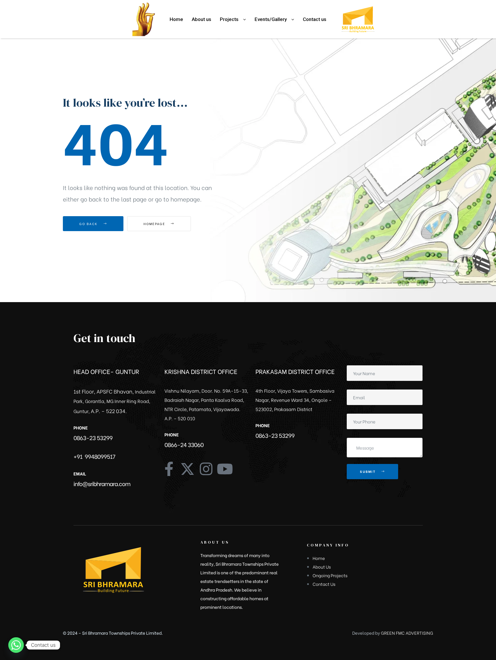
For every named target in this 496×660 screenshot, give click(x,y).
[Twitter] (187, 469)
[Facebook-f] (169, 469)
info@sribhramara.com (101, 483)
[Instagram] (206, 469)
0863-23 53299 (93, 437)
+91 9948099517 (94, 456)
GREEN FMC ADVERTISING (407, 633)
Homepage (155, 223)
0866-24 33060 (184, 444)
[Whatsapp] (16, 645)
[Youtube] (225, 469)
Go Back (89, 223)
